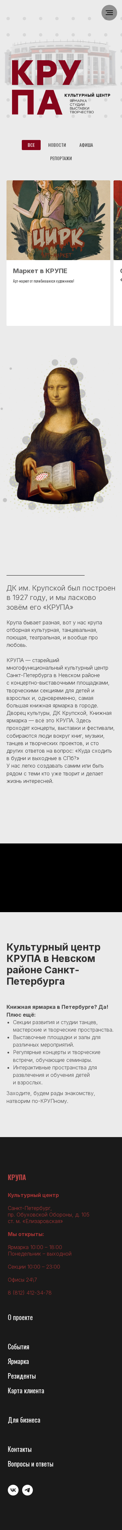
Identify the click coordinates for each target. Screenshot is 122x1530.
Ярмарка (18, 1361)
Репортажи (61, 158)
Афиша (86, 144)
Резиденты (22, 1376)
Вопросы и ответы (30, 1463)
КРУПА (17, 1177)
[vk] (13, 1493)
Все (31, 144)
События (18, 1346)
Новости (57, 144)
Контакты (20, 1449)
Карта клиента (26, 1390)
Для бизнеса (24, 1420)
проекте (23, 1317)
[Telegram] (27, 1493)
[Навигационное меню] (109, 12)
